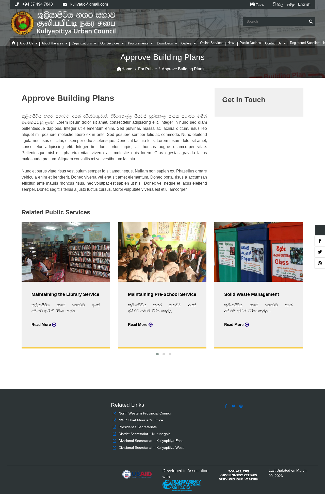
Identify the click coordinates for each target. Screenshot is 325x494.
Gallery (186, 43)
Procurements (138, 43)
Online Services (211, 43)
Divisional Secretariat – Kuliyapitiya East (151, 441)
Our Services (110, 43)
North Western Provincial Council (145, 413)
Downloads (165, 43)
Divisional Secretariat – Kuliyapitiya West (151, 447)
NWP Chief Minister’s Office (141, 420)
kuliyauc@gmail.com (89, 4)
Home (126, 69)
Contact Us (273, 43)
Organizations (82, 43)
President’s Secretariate (138, 427)
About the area (52, 43)
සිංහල (278, 4)
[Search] (311, 21)
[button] (156, 353)
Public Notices (250, 43)
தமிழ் (291, 4)
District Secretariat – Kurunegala (145, 434)
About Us (26, 43)
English (304, 4)
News (232, 43)
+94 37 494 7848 (37, 4)
